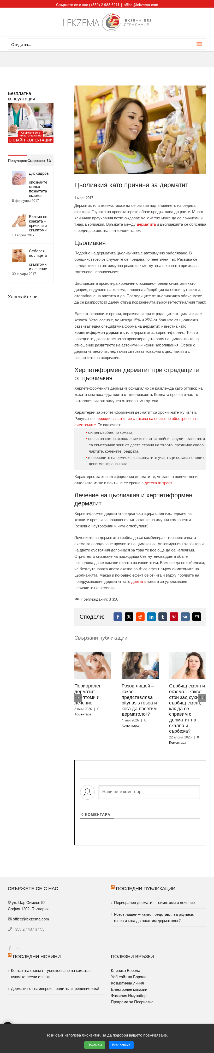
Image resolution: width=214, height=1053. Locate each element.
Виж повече (121, 1045)
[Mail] (18, 938)
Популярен (17, 160)
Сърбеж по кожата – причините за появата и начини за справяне (99, 700)
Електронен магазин (129, 979)
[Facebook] (10, 938)
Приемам (94, 1045)
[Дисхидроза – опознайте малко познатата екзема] (19, 174)
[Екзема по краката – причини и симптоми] (19, 217)
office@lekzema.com (141, 5)
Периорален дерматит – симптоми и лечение (155, 892)
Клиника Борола (125, 960)
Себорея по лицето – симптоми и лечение (38, 260)
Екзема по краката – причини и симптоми (38, 223)
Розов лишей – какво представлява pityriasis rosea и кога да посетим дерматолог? (154, 907)
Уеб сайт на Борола (128, 966)
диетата (138, 581)
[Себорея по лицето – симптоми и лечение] (19, 251)
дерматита (146, 224)
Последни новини (37, 946)
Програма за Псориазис (132, 991)
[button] (78, 693)
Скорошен (36, 160)
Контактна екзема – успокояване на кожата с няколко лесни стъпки (51, 963)
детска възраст (158, 483)
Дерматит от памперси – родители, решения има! (55, 978)
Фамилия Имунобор (128, 985)
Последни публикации (145, 878)
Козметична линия (127, 972)
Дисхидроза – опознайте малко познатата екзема (39, 184)
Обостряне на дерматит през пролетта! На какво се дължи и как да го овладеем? (149, 700)
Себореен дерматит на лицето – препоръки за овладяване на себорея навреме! (196, 702)
